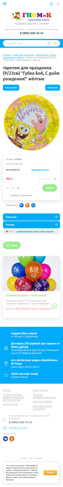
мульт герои (39, 231)
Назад (14, 245)
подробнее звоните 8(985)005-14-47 (54, 306)
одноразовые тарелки (13, 57)
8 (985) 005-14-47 (31, 33)
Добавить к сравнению (21, 195)
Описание (11, 217)
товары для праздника (23, 55)
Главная (7, 55)
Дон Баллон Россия (40, 170)
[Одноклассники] (27, 205)
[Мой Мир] (33, 205)
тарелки (49, 231)
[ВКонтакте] (21, 205)
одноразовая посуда (46, 55)
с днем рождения (24, 231)
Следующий (52, 88)
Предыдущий (11, 88)
